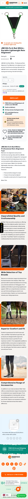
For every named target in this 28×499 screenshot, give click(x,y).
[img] (5, 59)
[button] (3, 3)
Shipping (4, 89)
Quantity (5, 77)
